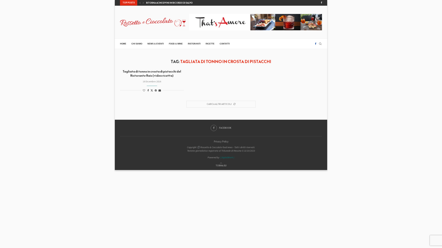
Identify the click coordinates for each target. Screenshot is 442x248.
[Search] (320, 44)
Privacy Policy (221, 141)
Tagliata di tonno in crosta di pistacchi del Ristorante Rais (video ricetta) (152, 73)
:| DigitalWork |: (227, 157)
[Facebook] (321, 3)
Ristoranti (194, 44)
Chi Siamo (136, 44)
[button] (140, 3)
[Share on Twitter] (152, 90)
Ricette (210, 44)
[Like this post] (144, 90)
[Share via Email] (159, 90)
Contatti (225, 44)
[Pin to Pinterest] (156, 90)
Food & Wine (176, 44)
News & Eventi (155, 44)
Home (123, 44)
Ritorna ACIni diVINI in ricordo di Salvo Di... (171, 2)
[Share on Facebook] (148, 90)
